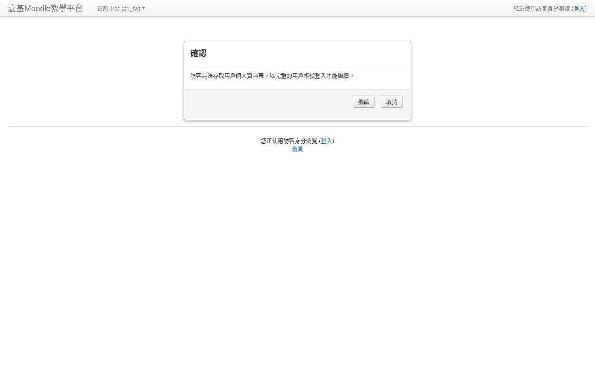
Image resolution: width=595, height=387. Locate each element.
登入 (579, 8)
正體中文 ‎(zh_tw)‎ (118, 8)
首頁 (297, 149)
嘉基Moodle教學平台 (45, 8)
